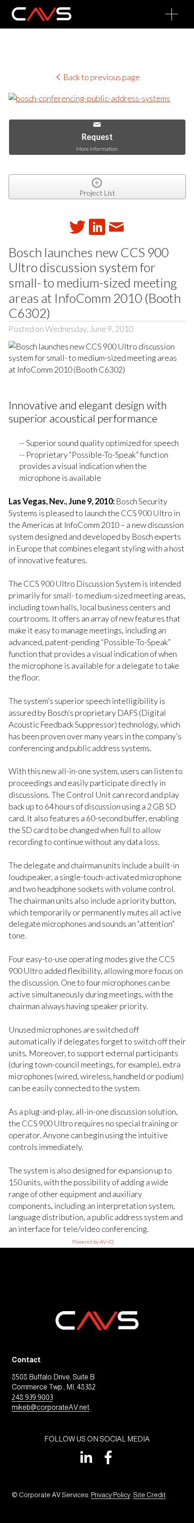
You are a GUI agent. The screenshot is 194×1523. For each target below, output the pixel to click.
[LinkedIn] (86, 1457)
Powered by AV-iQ (93, 1241)
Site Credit (149, 1495)
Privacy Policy (110, 1495)
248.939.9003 (32, 1397)
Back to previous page (101, 77)
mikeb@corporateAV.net (50, 1407)
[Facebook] (108, 1457)
